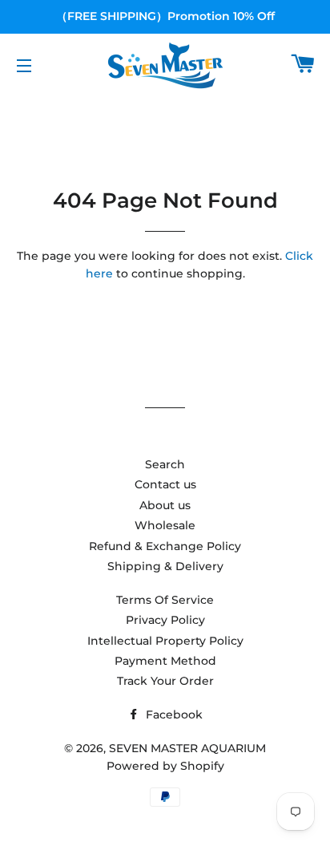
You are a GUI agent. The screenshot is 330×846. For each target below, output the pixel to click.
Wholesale (165, 525)
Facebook (173, 714)
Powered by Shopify (165, 766)
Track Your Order (165, 681)
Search (165, 464)
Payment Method (165, 661)
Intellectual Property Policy (165, 640)
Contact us (165, 484)
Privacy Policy (165, 620)
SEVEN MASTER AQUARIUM (187, 748)
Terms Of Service (165, 600)
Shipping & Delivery (165, 566)
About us (165, 505)
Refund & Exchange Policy (165, 546)
